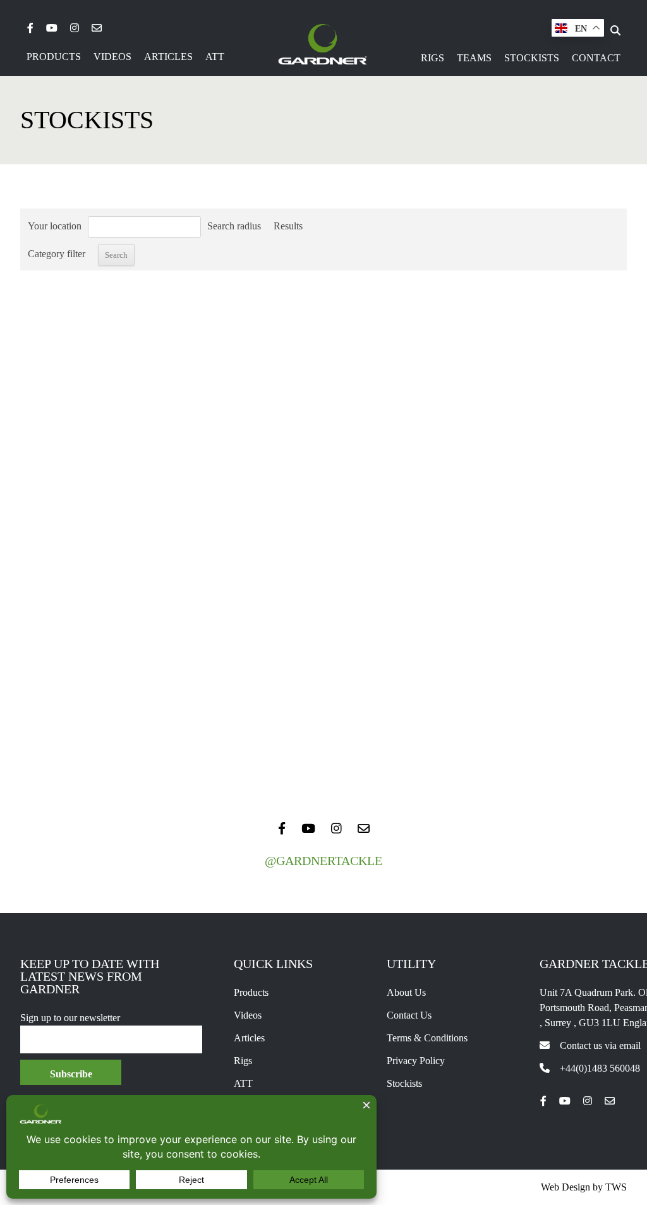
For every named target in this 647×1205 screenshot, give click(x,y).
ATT (214, 56)
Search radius (234, 226)
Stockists (531, 57)
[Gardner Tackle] (323, 44)
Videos (112, 56)
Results (288, 226)
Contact (596, 57)
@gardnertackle (323, 861)
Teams (474, 57)
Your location (55, 226)
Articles (168, 56)
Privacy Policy (416, 1060)
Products (54, 56)
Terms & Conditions (427, 1037)
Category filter (56, 253)
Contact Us (409, 1015)
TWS (616, 1187)
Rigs (432, 57)
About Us (406, 992)
